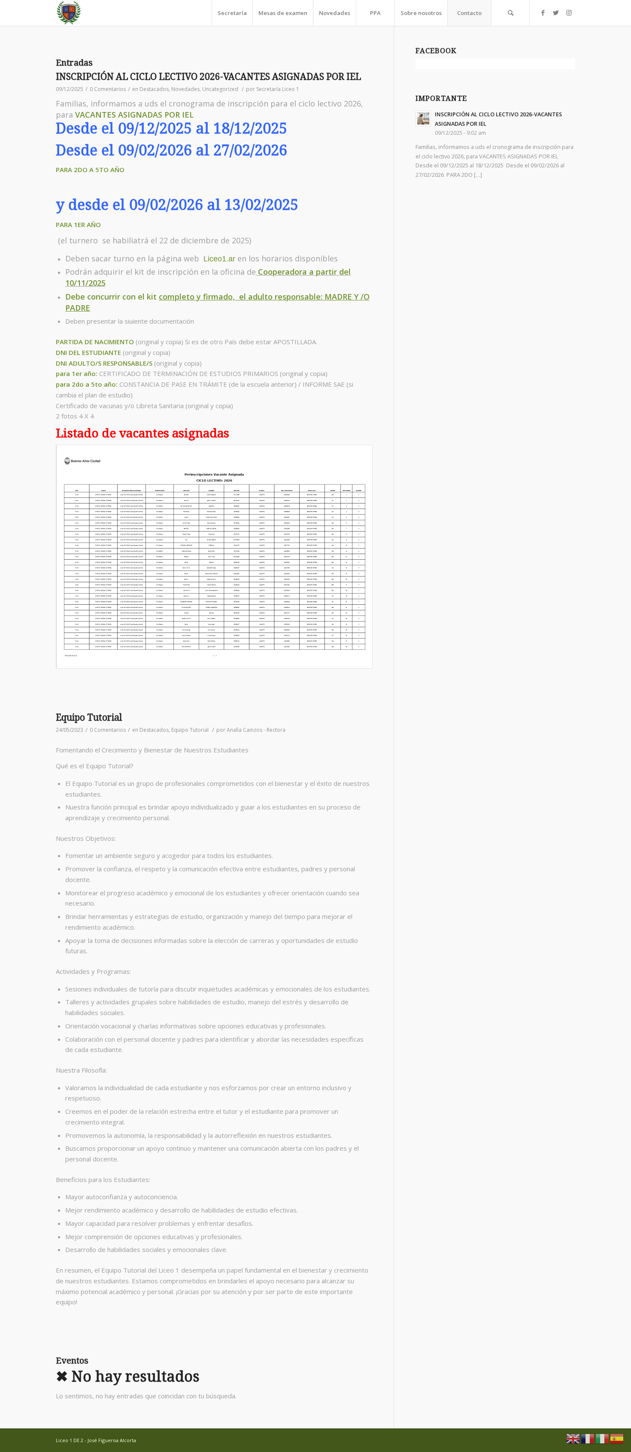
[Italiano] (602, 1438)
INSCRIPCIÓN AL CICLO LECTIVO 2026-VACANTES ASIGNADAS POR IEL (208, 76)
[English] (573, 1438)
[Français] (588, 1438)
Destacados (154, 89)
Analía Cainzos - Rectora (256, 730)
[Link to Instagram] (568, 12)
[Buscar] (510, 13)
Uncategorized (220, 89)
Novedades (185, 89)
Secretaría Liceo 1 (277, 89)
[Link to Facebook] (543, 12)
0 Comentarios (108, 89)
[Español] (617, 1438)
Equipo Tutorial (89, 717)
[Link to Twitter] (555, 12)
